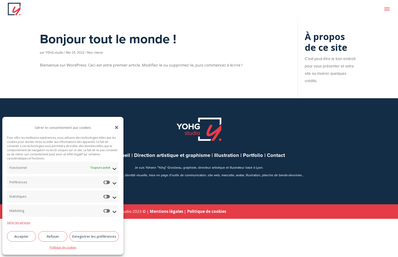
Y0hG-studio (54, 52)
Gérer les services (18, 223)
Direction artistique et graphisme (172, 155)
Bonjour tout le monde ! (108, 38)
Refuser (53, 236)
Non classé (95, 52)
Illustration (226, 155)
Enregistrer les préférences (94, 236)
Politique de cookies (63, 247)
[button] (116, 127)
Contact (276, 155)
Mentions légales (166, 211)
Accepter (21, 236)
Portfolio (253, 155)
